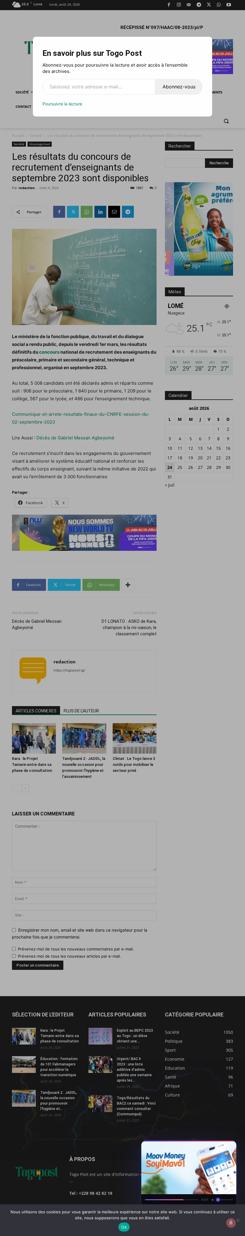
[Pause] (207, 1147)
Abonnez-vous (179, 87)
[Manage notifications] (231, 1223)
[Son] (218, 1147)
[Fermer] (228, 1147)
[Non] (238, 1220)
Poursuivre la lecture (62, 103)
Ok (124, 1227)
